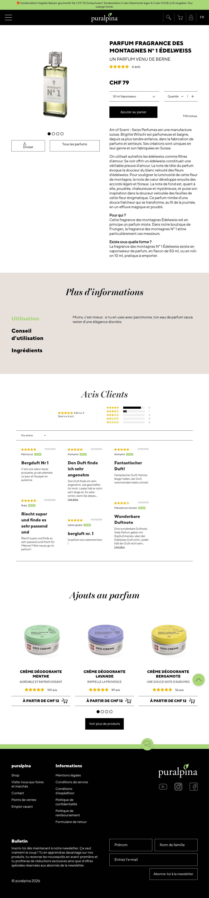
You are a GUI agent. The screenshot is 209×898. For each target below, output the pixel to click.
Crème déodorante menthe (41, 674)
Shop (15, 775)
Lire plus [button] (73, 499)
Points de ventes (23, 800)
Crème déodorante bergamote (168, 674)
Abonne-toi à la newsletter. (173, 874)
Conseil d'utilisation (27, 334)
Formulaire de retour (71, 822)
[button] (168, 17)
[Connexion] (191, 17)
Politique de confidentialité (66, 802)
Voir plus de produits (104, 724)
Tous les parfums (74, 144)
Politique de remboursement (68, 813)
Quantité (173, 96)
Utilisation (25, 318)
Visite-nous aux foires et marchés (27, 784)
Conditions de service (72, 782)
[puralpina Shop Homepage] (104, 17)
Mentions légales (68, 775)
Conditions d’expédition (65, 791)
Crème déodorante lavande (104, 674)
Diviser (28, 147)
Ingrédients (26, 350)
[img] (28, 449)
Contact (17, 793)
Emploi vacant (22, 806)
